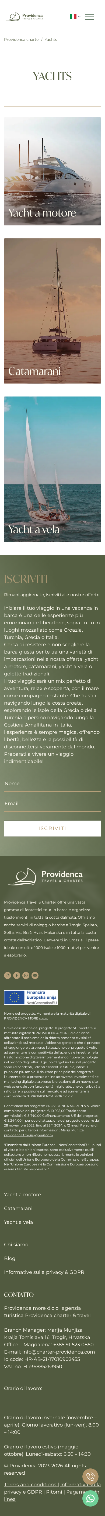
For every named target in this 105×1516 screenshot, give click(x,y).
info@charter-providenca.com (58, 1352)
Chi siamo (16, 1245)
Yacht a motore (22, 1195)
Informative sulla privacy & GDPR (44, 1272)
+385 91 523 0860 (73, 1345)
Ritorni (55, 1492)
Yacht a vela (18, 1222)
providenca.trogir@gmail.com (28, 1135)
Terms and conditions (31, 1485)
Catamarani (18, 1208)
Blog (9, 1258)
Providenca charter (22, 39)
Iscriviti (52, 828)
